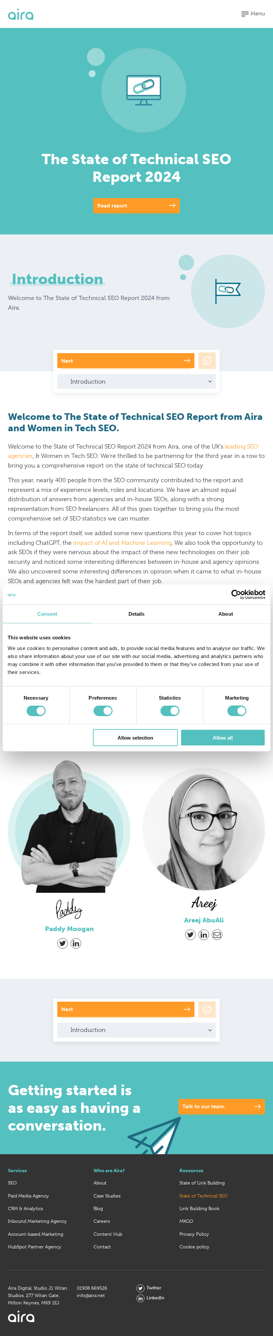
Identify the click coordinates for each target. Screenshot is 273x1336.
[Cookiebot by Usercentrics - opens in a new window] (236, 595)
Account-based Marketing (35, 1234)
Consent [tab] (47, 614)
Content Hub (108, 1234)
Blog (98, 1208)
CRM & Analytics (25, 1208)
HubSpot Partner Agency (34, 1246)
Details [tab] (137, 614)
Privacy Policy (194, 1234)
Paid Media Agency (28, 1195)
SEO (12, 1182)
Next (67, 360)
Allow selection (135, 737)
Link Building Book (199, 1208)
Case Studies (107, 1195)
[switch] (103, 711)
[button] (253, 14)
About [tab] (225, 614)
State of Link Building (202, 1182)
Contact (102, 1246)
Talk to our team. (203, 1106)
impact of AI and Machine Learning (122, 542)
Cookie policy (194, 1246)
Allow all (223, 737)
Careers (102, 1221)
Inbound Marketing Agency (37, 1221)
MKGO (186, 1221)
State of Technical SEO (203, 1195)
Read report (112, 205)
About (100, 1182)
